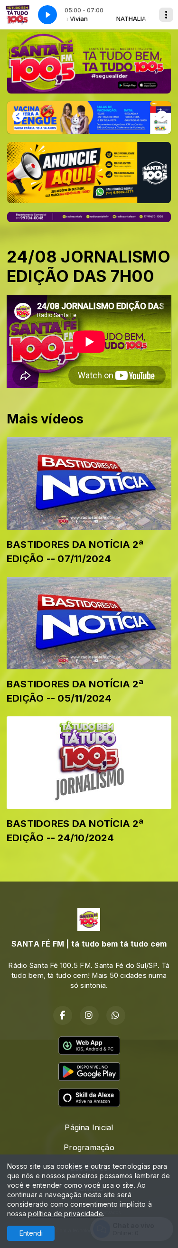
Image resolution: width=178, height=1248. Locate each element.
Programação (89, 1147)
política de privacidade (65, 1214)
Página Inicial (89, 1127)
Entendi (31, 1233)
